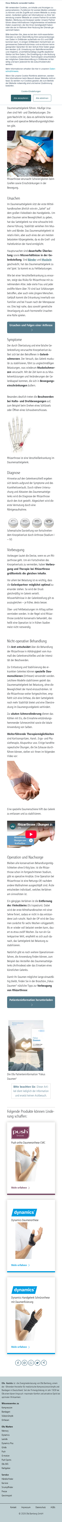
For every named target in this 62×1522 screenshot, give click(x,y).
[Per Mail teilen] (25, 1366)
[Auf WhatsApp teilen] (31, 1366)
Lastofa (4, 1439)
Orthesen (5, 1420)
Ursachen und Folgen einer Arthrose (31, 325)
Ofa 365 (5, 1464)
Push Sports (6, 1459)
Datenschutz (41, 1507)
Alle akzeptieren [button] (21, 98)
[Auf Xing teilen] (44, 1366)
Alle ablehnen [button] (42, 98)
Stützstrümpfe (7, 1415)
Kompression (7, 1407)
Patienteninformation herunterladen (31, 1000)
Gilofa (4, 1447)
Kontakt (13, 1507)
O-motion (5, 1455)
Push (3, 1451)
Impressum (26, 1507)
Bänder (32, 259)
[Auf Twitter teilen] (38, 1366)
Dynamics (6, 1435)
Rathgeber (6, 1468)
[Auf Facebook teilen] (18, 1366)
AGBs (53, 1507)
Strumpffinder (7, 1487)
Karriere (5, 1483)
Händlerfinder (7, 1479)
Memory (5, 1430)
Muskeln (47, 259)
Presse (4, 1491)
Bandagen (6, 1411)
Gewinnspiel (7, 1495)
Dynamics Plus (7, 1443)
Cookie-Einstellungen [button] (31, 91)
